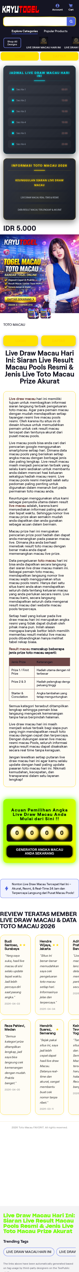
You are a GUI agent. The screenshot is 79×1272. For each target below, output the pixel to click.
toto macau (47, 560)
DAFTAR (59, 56)
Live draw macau (22, 399)
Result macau (20, 649)
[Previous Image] (3, 274)
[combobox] (35, 21)
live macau (18, 506)
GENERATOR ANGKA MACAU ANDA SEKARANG (39, 851)
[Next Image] (75, 274)
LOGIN (20, 56)
